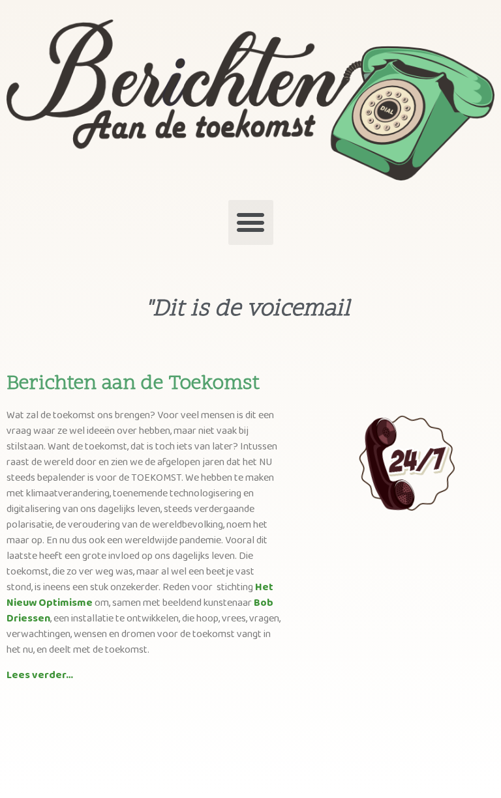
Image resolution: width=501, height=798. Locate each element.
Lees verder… (40, 675)
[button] (250, 222)
